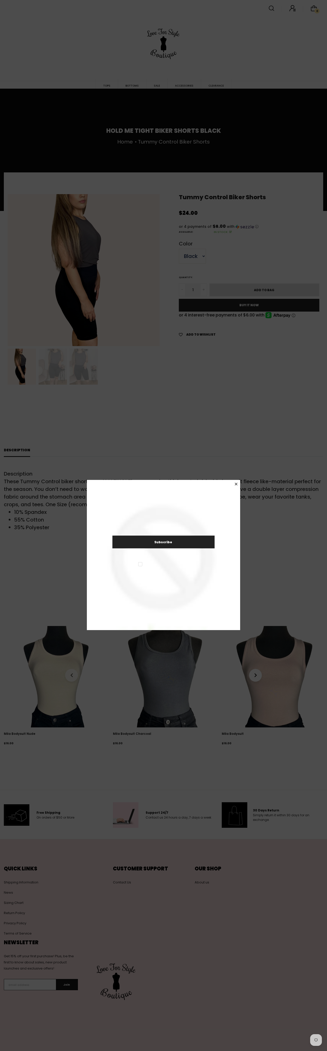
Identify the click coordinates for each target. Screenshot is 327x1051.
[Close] (236, 484)
